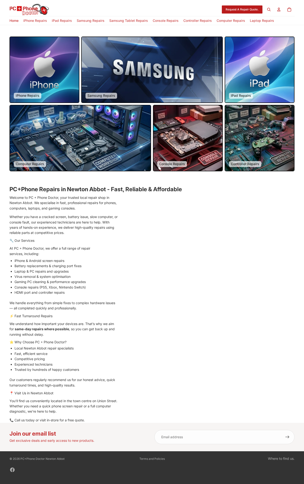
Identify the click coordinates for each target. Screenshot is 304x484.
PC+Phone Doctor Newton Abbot (42, 459)
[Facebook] (12, 470)
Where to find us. (281, 458)
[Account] (279, 9)
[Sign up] (287, 437)
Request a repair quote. (242, 9)
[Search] (269, 9)
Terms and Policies (152, 459)
